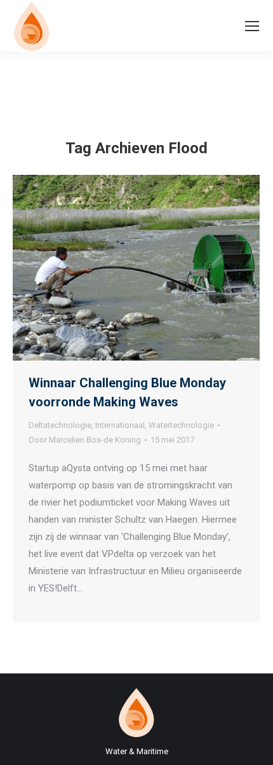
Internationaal (120, 425)
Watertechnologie (181, 425)
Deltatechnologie (60, 425)
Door (85, 440)
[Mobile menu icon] (252, 26)
